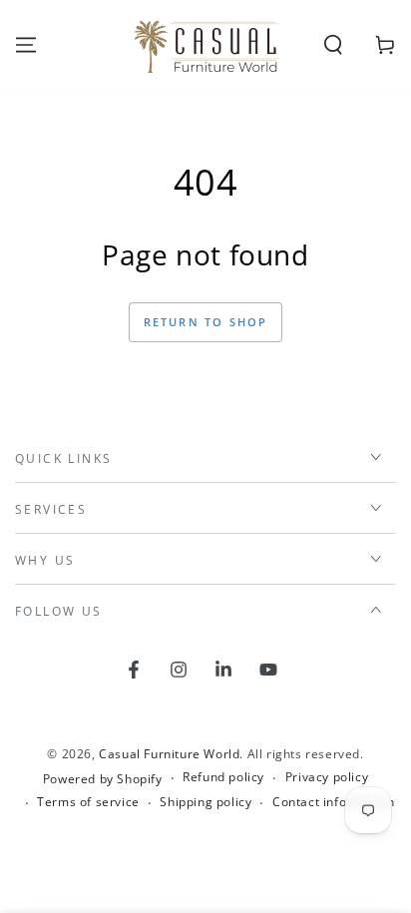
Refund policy (223, 777)
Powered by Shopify (103, 779)
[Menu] (26, 45)
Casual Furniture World (169, 753)
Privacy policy (326, 777)
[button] (333, 45)
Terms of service (88, 802)
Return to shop (206, 321)
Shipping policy (205, 802)
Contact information (333, 802)
